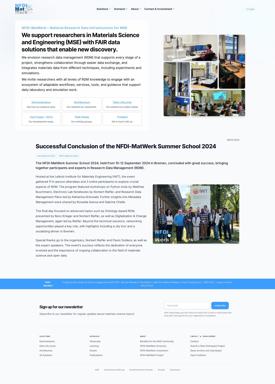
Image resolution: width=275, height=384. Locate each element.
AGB (97, 370)
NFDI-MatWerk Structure (153, 346)
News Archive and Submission (206, 350)
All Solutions (45, 355)
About (143, 336)
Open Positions (198, 355)
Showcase (95, 341)
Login (251, 9)
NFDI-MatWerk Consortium (154, 350)
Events (93, 350)
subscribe (220, 305)
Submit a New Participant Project (207, 346)
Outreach (94, 336)
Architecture (45, 350)
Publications (96, 355)
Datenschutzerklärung (114, 370)
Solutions (44, 336)
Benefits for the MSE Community (157, 341)
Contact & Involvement (203, 336)
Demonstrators (47, 341)
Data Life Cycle (47, 346)
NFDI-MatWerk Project (152, 355)
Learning (94, 346)
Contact (194, 341)
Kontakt (161, 370)
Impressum (175, 370)
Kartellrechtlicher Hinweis (141, 370)
